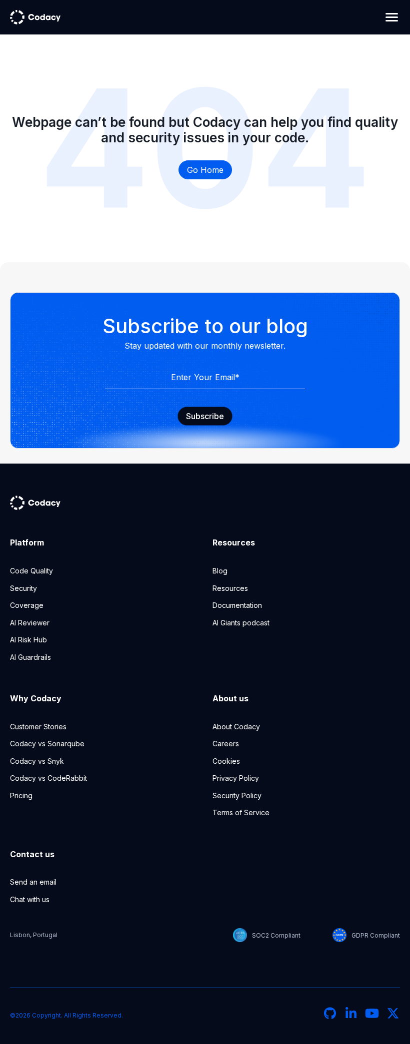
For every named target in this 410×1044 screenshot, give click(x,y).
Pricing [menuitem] (21, 795)
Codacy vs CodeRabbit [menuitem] (48, 778)
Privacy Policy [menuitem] (235, 778)
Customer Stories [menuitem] (38, 726)
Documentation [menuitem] (237, 605)
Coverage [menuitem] (27, 605)
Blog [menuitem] (220, 570)
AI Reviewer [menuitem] (30, 622)
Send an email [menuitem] (33, 882)
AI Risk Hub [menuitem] (28, 639)
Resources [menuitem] (230, 588)
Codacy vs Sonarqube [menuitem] (47, 743)
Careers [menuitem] (225, 743)
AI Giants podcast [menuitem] (241, 622)
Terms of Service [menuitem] (241, 812)
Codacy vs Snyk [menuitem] (37, 761)
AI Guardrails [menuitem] (30, 657)
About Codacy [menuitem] (236, 726)
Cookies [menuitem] (226, 761)
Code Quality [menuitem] (31, 570)
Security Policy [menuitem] (237, 795)
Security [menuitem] (23, 588)
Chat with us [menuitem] (30, 899)
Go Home (205, 170)
